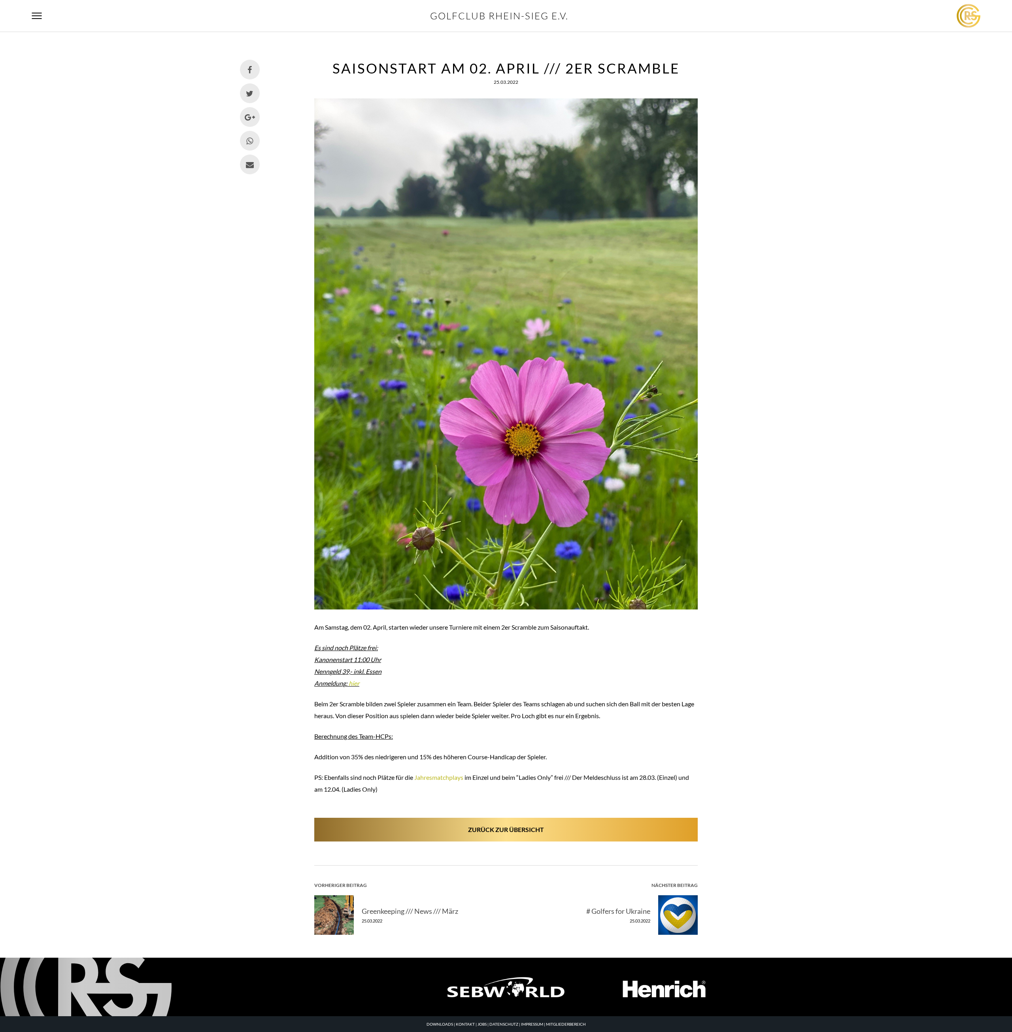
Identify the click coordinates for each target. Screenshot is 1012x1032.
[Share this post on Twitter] (250, 93)
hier (354, 683)
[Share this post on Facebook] (250, 69)
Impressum (532, 1024)
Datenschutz (503, 1024)
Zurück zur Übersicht (506, 829)
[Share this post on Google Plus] (250, 117)
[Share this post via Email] (250, 164)
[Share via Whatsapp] (250, 141)
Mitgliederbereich (566, 1024)
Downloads (440, 1024)
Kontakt (465, 1024)
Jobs (482, 1024)
